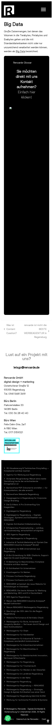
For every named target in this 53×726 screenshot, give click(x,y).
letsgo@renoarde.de (27, 367)
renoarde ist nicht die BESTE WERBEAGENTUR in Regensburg (33, 331)
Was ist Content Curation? (10, 329)
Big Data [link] (20, 51)
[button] (43, 9)
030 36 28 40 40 (18, 413)
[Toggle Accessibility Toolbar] (48, 721)
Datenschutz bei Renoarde (27, 719)
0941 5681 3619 (17, 393)
